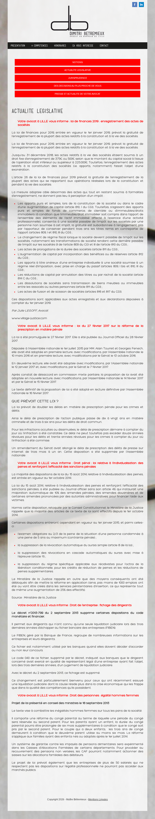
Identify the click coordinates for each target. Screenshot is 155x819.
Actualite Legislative (77, 70)
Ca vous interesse (82, 45)
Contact (104, 45)
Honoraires (60, 45)
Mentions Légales (98, 799)
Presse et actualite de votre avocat (77, 94)
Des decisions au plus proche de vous (77, 86)
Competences (41, 45)
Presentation (18, 45)
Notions (77, 62)
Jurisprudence (77, 78)
